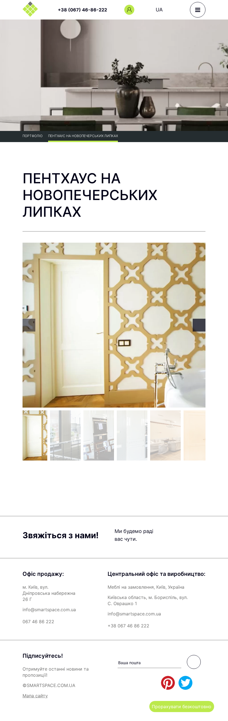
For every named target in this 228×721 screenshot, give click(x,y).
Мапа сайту (35, 695)
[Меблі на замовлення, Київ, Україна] (30, 9)
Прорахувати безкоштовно (181, 706)
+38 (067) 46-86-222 (82, 10)
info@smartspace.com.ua (49, 609)
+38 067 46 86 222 (128, 626)
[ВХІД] (129, 10)
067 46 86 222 (38, 621)
